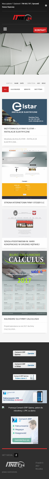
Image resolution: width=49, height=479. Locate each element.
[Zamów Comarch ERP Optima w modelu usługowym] (24, 353)
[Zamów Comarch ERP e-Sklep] (24, 365)
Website (27, 89)
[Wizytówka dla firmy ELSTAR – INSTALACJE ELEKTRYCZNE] (24, 112)
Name (16, 83)
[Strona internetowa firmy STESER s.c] (24, 173)
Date (22, 83)
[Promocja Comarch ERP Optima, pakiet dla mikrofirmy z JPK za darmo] (24, 409)
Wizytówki (38, 89)
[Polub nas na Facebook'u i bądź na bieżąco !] (16, 455)
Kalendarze (15, 89)
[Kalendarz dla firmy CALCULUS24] (24, 283)
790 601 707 (26, 4)
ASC (38, 83)
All (5, 89)
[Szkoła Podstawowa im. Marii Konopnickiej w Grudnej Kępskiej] (24, 223)
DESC (44, 83)
